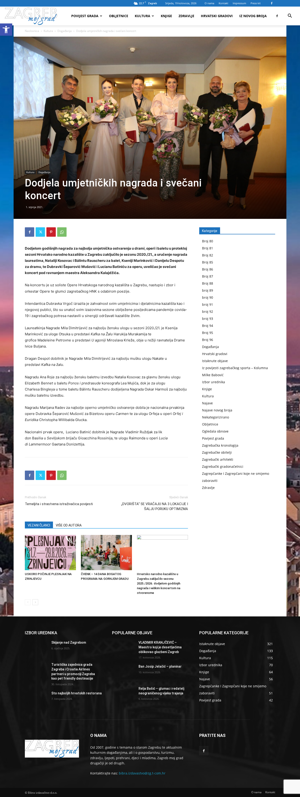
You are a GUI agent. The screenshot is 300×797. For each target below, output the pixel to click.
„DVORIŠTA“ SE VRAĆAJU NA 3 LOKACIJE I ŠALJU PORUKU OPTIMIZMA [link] (154, 506)
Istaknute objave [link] (215, 361)
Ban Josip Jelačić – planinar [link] (160, 666)
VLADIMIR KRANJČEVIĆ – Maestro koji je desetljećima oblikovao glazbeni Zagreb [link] (160, 647)
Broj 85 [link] (207, 262)
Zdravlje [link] (186, 16)
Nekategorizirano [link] (215, 417)
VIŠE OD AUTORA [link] (69, 525)
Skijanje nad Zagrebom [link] (68, 642)
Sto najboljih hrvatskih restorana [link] (76, 693)
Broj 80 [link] (207, 241)
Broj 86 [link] (207, 269)
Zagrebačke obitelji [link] (217, 452)
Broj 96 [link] (207, 339)
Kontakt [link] (223, 3)
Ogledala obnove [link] (215, 431)
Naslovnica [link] (32, 31)
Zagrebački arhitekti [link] (217, 459)
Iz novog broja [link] (253, 16)
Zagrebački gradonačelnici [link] (222, 466)
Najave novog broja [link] (217, 410)
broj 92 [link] (207, 311)
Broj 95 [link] (207, 332)
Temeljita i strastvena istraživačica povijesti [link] (59, 504)
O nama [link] (209, 3)
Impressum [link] (239, 3)
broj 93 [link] (207, 318)
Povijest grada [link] (84, 16)
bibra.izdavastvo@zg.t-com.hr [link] (142, 773)
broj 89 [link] (207, 290)
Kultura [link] (142, 16)
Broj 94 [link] (207, 325)
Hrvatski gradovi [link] (217, 16)
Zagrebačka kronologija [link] (220, 445)
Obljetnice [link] (118, 16)
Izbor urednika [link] (213, 382)
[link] (6, 29)
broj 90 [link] (207, 297)
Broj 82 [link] (207, 255)
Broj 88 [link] (207, 283)
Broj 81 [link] (207, 248)
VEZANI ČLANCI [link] (39, 525)
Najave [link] (207, 403)
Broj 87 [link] (207, 276)
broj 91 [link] (207, 304)
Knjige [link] (166, 16)
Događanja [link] (64, 31)
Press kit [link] (256, 3)
